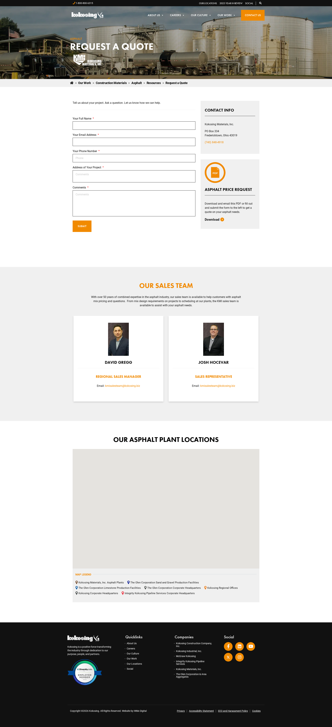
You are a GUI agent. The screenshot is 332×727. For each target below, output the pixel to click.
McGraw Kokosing (186, 656)
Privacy (181, 711)
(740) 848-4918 (214, 142)
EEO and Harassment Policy (233, 711)
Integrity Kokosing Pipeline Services (190, 662)
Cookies (256, 711)
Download (212, 220)
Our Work (225, 15)
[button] (260, 3)
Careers (175, 15)
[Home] (71, 83)
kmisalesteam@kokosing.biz (122, 385)
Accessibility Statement (201, 711)
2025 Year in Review (231, 3)
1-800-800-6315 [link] (84, 3)
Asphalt (136, 83)
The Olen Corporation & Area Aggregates (191, 675)
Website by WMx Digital (134, 711)
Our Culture (199, 15)
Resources (154, 83)
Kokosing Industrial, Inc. (189, 651)
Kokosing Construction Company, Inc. (194, 644)
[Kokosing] (88, 15)
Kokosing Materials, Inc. (189, 669)
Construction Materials (111, 83)
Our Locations (208, 3)
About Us (154, 15)
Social (249, 3)
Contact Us (253, 15)
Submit (82, 226)
